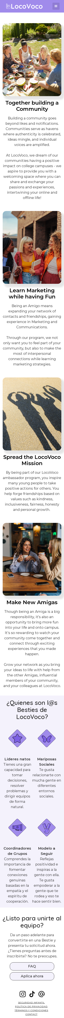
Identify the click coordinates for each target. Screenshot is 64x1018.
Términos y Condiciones (31, 1010)
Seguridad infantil (31, 1002)
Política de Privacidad (31, 1006)
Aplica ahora (32, 976)
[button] (56, 6)
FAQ (32, 966)
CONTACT (31, 1014)
